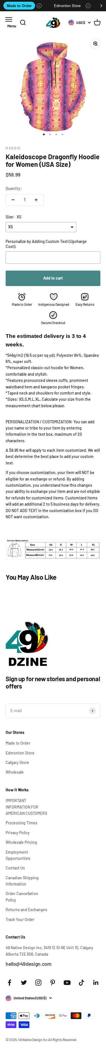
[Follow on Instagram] (38, 982)
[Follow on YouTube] (67, 982)
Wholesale (15, 772)
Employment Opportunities (18, 855)
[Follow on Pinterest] (53, 982)
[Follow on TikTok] (81, 982)
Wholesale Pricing (21, 842)
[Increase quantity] (36, 199)
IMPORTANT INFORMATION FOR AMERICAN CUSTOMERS (26, 807)
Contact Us (15, 867)
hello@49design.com (28, 964)
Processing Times (21, 822)
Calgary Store (17, 762)
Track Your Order (20, 919)
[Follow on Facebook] (9, 982)
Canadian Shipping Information (22, 880)
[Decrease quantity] (13, 199)
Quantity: (14, 188)
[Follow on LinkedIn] (96, 982)
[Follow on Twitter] (24, 982)
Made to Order (19, 5)
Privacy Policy (18, 832)
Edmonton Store (67, 5)
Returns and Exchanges (26, 909)
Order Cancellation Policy (22, 896)
